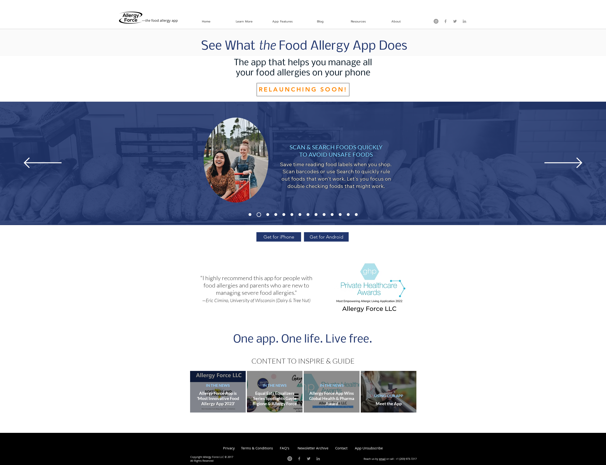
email (382, 459)
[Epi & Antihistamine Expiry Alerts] (291, 214)
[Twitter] (455, 21)
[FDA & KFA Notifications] (300, 214)
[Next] (563, 163)
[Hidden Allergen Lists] (340, 214)
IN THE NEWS (218, 385)
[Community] (356, 214)
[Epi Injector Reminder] (267, 214)
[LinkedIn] (464, 21)
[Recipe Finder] (283, 214)
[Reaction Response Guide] (308, 214)
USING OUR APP (388, 395)
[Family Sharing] (348, 214)
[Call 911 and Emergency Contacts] (316, 214)
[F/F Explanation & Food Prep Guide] (275, 214)
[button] (244, 21)
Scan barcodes (300, 171)
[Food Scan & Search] (259, 214)
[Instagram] (436, 21)
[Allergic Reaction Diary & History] (332, 214)
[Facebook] (445, 21)
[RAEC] (250, 214)
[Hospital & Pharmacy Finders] (324, 214)
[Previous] (43, 163)
